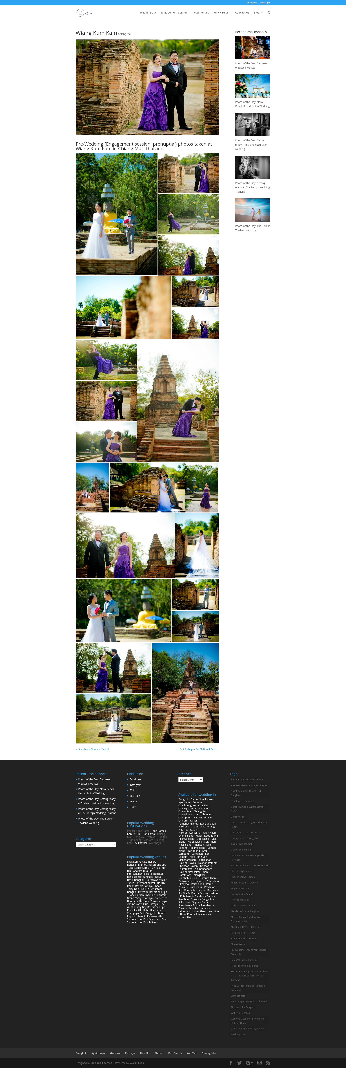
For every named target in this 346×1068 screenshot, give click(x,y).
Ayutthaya (155, 843)
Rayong (160, 839)
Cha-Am (148, 839)
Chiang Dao (237, 838)
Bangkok (139, 837)
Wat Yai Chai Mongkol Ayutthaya (247, 1028)
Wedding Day (148, 12)
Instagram (135, 785)
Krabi (130, 843)
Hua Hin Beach (261, 865)
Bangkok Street (238, 816)
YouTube (135, 796)
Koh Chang (135, 839)
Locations (252, 3)
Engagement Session (174, 12)
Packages (265, 3)
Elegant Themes (101, 1063)
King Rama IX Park (240, 888)
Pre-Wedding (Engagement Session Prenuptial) (249, 952)
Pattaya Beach (238, 938)
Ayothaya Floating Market (92, 749)
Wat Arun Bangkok (240, 1012)
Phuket (131, 830)
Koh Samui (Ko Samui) (242, 894)
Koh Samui (143, 830)
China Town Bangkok (241, 843)
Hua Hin (162, 837)
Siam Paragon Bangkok (242, 1001)
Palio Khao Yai (238, 932)
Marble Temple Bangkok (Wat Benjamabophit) (246, 919)
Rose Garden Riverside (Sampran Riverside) (248, 988)
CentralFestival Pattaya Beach (246, 832)
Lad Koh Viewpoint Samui (244, 905)
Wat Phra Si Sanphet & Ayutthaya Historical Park (247, 1021)
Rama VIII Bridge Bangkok (244, 960)
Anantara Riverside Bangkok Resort (249, 785)
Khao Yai (253, 882)
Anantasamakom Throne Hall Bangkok (246, 793)
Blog (257, 12)
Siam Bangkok (238, 995)
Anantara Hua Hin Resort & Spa (247, 779)
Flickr (133, 807)
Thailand (262, 1001)
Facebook (135, 779)
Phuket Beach (238, 944)
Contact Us (242, 12)
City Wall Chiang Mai (241, 849)
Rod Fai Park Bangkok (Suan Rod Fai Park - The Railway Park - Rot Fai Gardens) (249, 976)
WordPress (137, 1063)
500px (133, 790)
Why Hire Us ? (222, 12)
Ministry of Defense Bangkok (245, 927)
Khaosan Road (238, 882)
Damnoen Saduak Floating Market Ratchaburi (248, 857)
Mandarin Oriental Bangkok (245, 911)
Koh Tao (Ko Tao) (240, 899)
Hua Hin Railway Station (243, 876)
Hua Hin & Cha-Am (240, 865)
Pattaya (150, 837)
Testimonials (200, 12)
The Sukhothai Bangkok (243, 1007)
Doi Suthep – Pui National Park (199, 749)
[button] (117, 214)
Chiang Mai (124, 33)
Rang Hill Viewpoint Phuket (244, 965)
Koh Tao (192, 1053)
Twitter (134, 801)
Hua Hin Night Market (242, 871)
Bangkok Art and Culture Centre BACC (247, 809)
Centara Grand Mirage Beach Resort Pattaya (249, 824)
